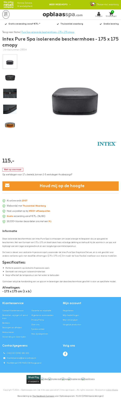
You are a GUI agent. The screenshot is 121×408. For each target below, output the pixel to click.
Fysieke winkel (38, 329)
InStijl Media (112, 390)
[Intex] (107, 144)
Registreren (68, 310)
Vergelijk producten (72, 324)
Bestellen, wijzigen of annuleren (15, 317)
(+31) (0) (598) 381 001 (17, 353)
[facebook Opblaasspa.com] (65, 354)
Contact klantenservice (12, 310)
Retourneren (8, 332)
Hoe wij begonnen (39, 334)
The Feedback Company (43, 396)
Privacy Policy (37, 320)
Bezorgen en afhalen (12, 327)
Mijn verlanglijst (70, 320)
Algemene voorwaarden (42, 315)
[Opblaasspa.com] (8, 4)
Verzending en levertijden (14, 337)
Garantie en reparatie (41, 310)
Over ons (35, 324)
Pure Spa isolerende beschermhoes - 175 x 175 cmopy (48, 32)
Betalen (6, 323)
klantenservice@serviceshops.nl (21, 358)
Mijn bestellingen (71, 315)
